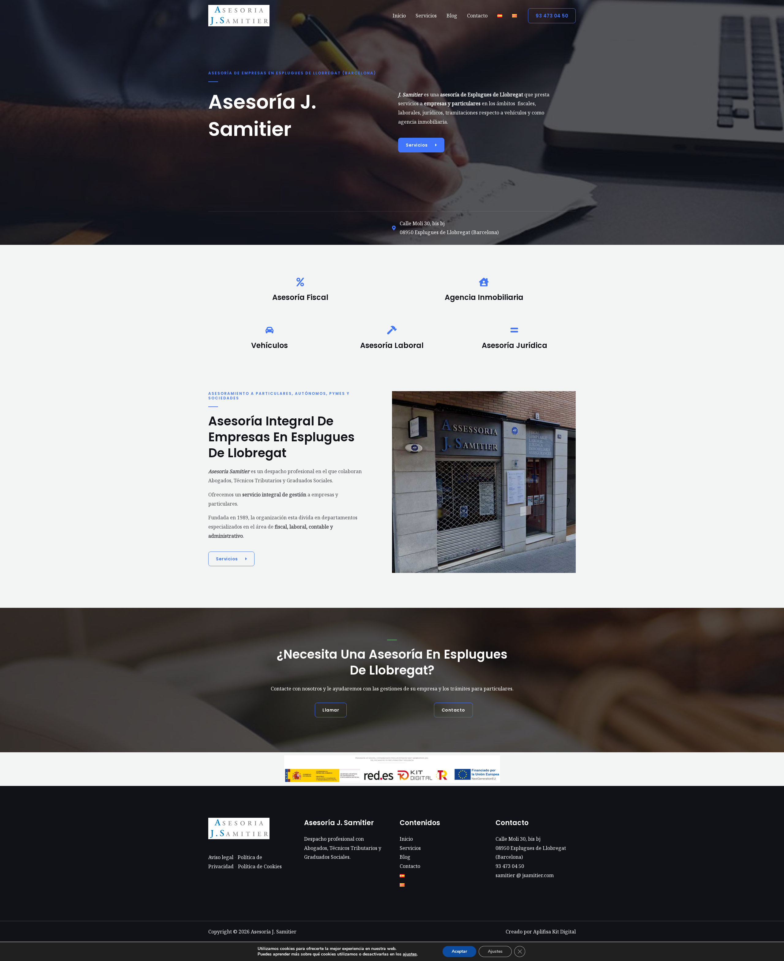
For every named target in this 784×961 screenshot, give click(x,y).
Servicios (426, 15)
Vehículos (269, 345)
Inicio (399, 15)
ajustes (410, 954)
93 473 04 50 (510, 866)
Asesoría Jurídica (514, 345)
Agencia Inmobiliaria (484, 297)
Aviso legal (220, 857)
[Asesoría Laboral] (392, 330)
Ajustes (495, 951)
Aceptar (459, 951)
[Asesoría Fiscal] (300, 282)
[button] (552, 15)
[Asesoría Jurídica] (514, 330)
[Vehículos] (269, 330)
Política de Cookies (260, 866)
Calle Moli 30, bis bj (518, 839)
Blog (452, 15)
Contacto (477, 15)
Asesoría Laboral (392, 345)
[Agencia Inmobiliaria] (483, 282)
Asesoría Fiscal (300, 297)
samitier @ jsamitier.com (525, 875)
